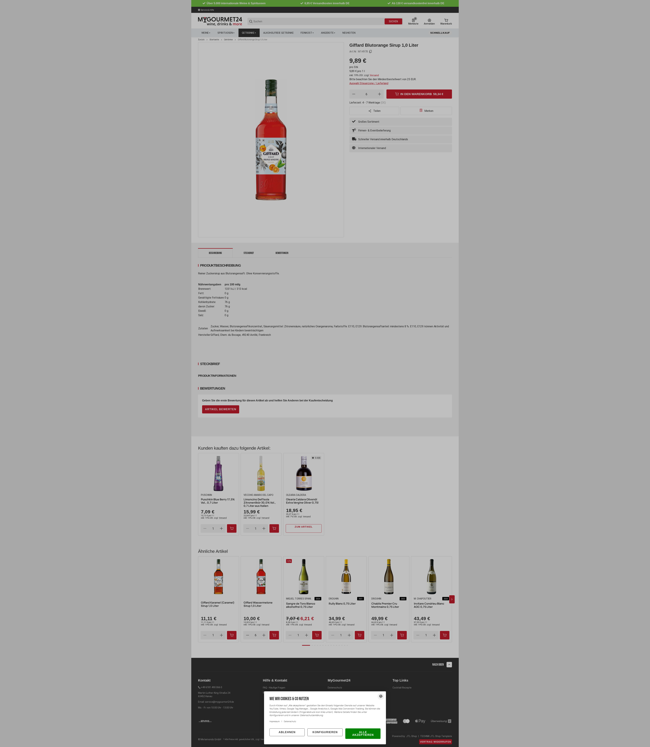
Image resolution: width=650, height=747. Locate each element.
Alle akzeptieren (363, 733)
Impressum (274, 721)
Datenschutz (290, 721)
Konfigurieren (325, 732)
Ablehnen (287, 732)
